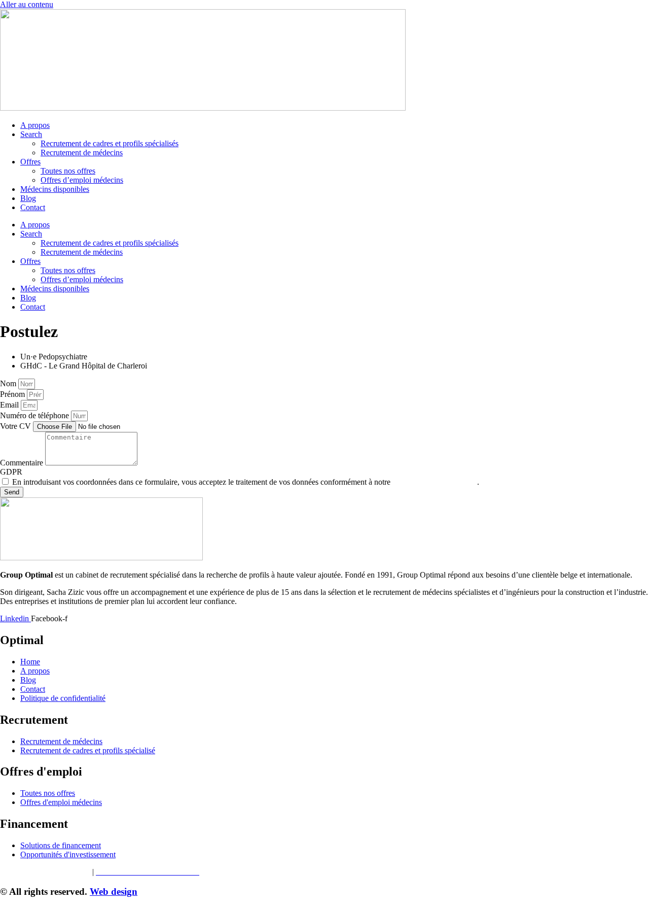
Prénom (13, 394)
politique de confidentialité (434, 482)
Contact (32, 207)
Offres (30, 161)
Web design (113, 891)
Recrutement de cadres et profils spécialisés (109, 143)
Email (10, 404)
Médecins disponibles (54, 189)
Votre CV (16, 426)
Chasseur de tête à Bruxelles (45, 871)
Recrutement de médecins (82, 152)
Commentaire (22, 462)
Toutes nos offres (68, 170)
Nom (9, 383)
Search (31, 134)
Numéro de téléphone (35, 415)
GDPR (11, 471)
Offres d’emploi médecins (82, 180)
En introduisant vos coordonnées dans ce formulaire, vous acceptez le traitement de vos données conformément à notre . (245, 482)
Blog (28, 198)
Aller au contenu (26, 4)
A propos (35, 125)
